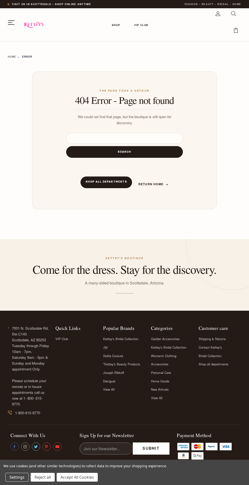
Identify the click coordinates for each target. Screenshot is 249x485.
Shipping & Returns (212, 338)
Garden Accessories (165, 338)
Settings (17, 477)
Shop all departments (106, 181)
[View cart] (236, 33)
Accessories (160, 364)
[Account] (218, 16)
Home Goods (160, 381)
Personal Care (161, 372)
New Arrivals (160, 389)
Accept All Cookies (77, 477)
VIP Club (141, 25)
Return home (153, 184)
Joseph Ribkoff (113, 372)
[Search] (233, 16)
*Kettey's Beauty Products (121, 364)
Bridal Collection (210, 355)
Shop (116, 25)
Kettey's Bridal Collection (120, 338)
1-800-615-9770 (27, 412)
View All (109, 389)
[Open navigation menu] (13, 25)
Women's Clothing (163, 355)
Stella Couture (113, 355)
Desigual (109, 381)
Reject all (43, 477)
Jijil (105, 347)
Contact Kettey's (210, 347)
